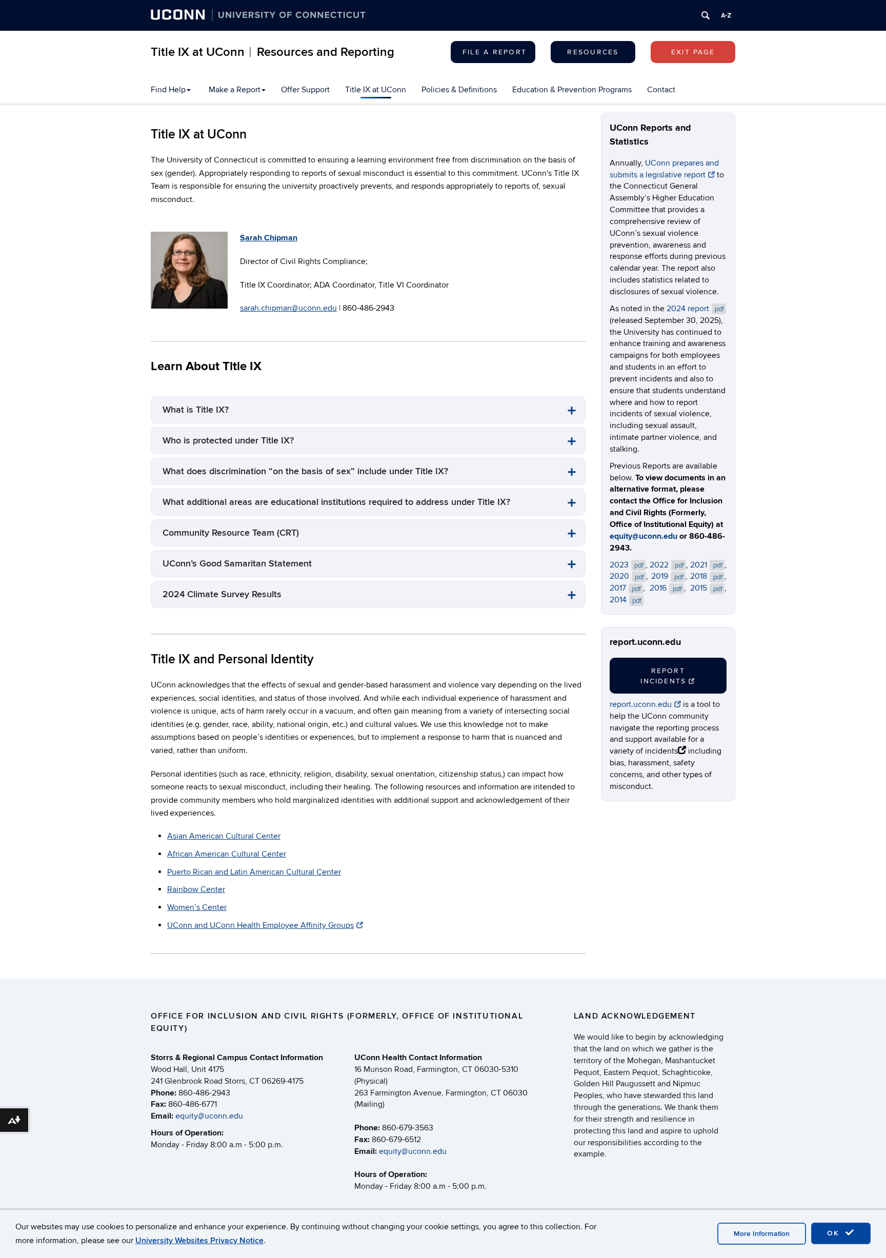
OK (834, 1233)
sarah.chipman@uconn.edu (288, 308)
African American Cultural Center (226, 854)
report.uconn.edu (641, 704)
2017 (625, 588)
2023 (627, 565)
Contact (661, 90)
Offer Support (305, 90)
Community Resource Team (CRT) (231, 532)
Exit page (693, 52)
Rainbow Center (196, 889)
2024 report (695, 308)
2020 (627, 576)
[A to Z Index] (726, 15)
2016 (666, 588)
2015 (706, 588)
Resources (592, 52)
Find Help (168, 90)
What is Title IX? (196, 409)
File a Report (494, 52)
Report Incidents (663, 675)
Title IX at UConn (375, 90)
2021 (706, 565)
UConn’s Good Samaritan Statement (237, 563)
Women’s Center (197, 907)
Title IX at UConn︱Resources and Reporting (272, 52)
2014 (626, 600)
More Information (762, 1233)
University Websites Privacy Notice (199, 1240)
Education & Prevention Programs (572, 90)
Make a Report (234, 90)
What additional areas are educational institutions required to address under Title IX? (336, 502)
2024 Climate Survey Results (222, 594)
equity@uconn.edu (643, 536)
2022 (667, 565)
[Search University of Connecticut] (705, 15)
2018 (706, 576)
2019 (667, 576)
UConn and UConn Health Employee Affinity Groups (260, 925)
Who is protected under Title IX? (228, 440)
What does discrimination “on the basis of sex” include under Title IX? (305, 471)
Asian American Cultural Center (223, 836)
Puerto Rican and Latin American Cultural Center (254, 872)
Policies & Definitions (459, 90)
